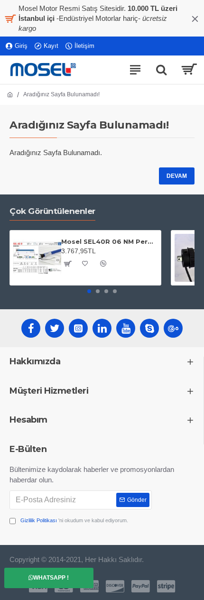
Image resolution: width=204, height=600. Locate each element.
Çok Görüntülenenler (52, 211)
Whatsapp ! (51, 577)
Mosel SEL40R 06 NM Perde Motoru (109, 241)
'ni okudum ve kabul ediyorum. (74, 520)
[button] (89, 291)
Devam (177, 176)
